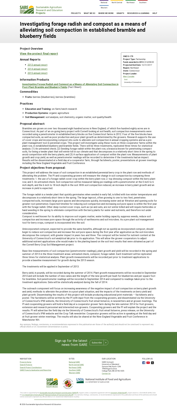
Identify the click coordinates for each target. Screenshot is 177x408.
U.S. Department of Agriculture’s (32, 395)
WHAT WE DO (89, 13)
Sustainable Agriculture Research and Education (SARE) (58, 393)
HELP (154, 13)
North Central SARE (76, 365)
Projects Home (25, 362)
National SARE (74, 362)
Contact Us (106, 373)
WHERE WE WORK (105, 13)
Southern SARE (75, 370)
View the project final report (39, 53)
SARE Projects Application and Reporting (35, 370)
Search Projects (26, 365)
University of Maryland (118, 393)
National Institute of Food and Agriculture (58, 395)
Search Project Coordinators (31, 367)
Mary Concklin (128, 76)
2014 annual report (37, 68)
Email (126, 79)
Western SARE (74, 373)
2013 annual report (37, 64)
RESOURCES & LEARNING (138, 13)
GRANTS (120, 13)
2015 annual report (37, 72)
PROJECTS (76, 13)
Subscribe (97, 342)
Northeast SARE (75, 367)
